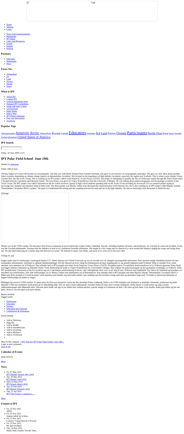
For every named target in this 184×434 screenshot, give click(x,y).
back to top (6, 346)
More (3, 361)
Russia (165, 133)
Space (171, 133)
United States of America (34, 137)
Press (159, 133)
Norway (112, 133)
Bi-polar (56, 133)
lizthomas (15, 164)
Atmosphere (45, 133)
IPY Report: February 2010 (18, 389)
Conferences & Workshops (17, 311)
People (152, 133)
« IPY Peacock (26, 342)
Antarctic (22, 133)
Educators (77, 132)
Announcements (8, 133)
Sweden (178, 133)
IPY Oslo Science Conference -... (20, 394)
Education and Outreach (16, 309)
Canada (64, 133)
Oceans (121, 133)
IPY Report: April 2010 (16, 379)
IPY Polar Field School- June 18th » (48, 342)
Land (104, 133)
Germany (91, 133)
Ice (98, 133)
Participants (137, 132)
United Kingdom (9, 137)
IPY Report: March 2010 (17, 384)
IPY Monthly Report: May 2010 (20, 374)
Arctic (34, 133)
